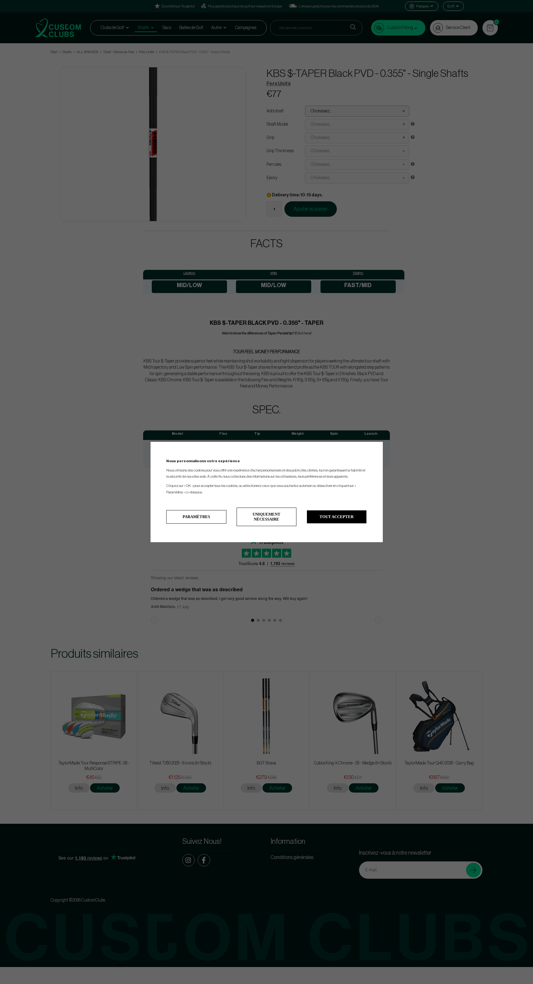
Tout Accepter (336, 516)
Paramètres (196, 516)
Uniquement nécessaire (266, 516)
